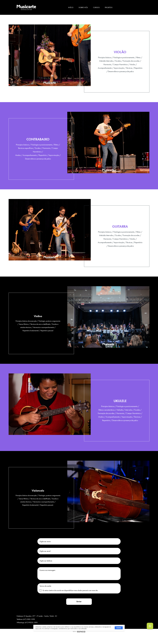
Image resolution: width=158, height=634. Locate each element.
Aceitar (118, 628)
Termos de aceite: (45, 586)
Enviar (79, 601)
